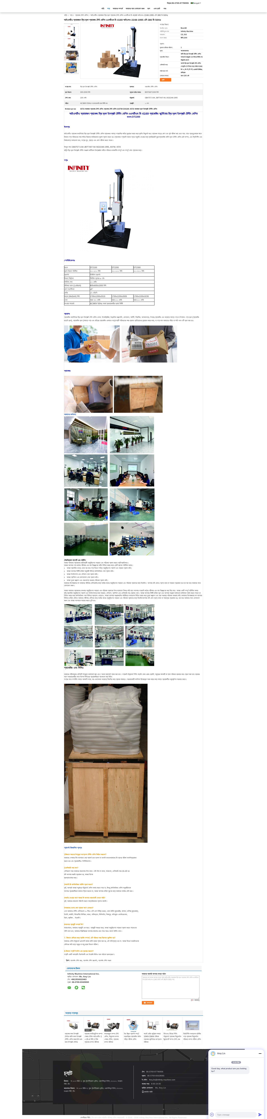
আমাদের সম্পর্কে (118, 8)
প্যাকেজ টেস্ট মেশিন (81, 15)
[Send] (260, 1115)
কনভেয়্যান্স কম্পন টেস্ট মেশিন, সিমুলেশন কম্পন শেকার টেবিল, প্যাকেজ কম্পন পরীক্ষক (111, 1038)
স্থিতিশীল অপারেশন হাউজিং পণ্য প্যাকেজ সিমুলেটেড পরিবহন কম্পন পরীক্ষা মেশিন (192, 1036)
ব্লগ (148, 8)
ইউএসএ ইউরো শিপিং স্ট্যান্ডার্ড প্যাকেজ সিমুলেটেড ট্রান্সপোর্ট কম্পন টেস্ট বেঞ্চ (172, 1036)
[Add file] (212, 1115)
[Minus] (260, 1053)
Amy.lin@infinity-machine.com (162, 1080)
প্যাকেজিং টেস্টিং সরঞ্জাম (104, 960)
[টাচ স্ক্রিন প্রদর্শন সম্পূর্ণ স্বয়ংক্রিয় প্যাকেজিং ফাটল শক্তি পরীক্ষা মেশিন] (133, 1025)
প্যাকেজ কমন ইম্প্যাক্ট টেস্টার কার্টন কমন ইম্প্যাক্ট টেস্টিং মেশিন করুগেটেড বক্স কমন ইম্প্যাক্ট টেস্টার (73, 1038)
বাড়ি (103, 8)
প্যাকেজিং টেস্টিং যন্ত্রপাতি (90, 960)
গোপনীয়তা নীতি (85, 1117)
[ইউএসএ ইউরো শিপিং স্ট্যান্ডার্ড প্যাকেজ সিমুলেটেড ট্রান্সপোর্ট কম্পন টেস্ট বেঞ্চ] (172, 1025)
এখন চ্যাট (157, 8)
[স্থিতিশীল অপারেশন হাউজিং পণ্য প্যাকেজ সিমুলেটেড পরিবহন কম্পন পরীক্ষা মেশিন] (192, 1025)
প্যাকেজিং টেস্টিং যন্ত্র (76, 960)
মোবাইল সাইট (148, 1092)
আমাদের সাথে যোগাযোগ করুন (135, 8)
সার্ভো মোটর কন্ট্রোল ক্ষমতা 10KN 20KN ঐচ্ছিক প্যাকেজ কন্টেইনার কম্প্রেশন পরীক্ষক (152, 1038)
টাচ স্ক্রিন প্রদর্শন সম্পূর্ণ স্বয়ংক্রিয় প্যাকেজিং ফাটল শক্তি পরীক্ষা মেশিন (132, 1036)
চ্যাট (163, 80)
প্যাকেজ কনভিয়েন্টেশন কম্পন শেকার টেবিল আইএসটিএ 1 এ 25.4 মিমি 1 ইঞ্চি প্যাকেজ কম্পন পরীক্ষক (93, 1038)
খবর (165, 8)
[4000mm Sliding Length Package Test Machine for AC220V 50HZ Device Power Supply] (119, 51)
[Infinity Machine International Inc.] (79, 8)
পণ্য (108, 8)
